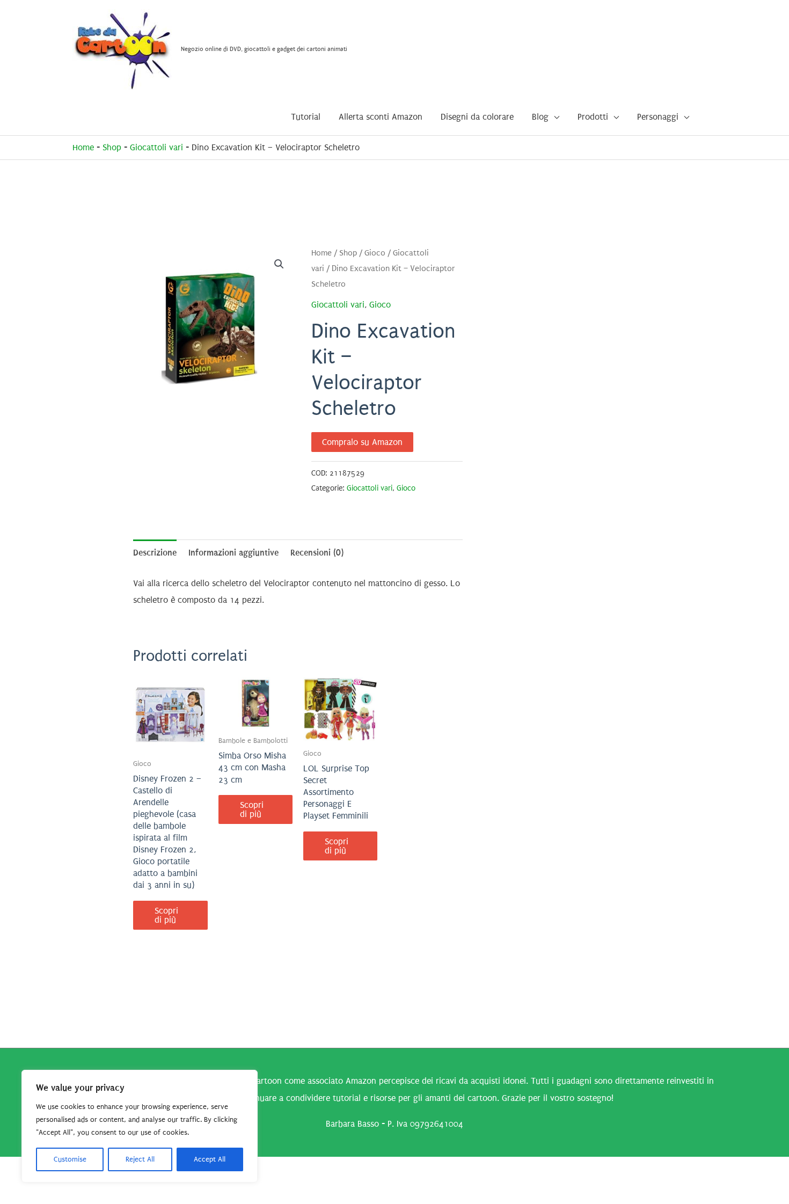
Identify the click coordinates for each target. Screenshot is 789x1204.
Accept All (209, 1159)
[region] (139, 1126)
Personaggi (657, 117)
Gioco (374, 253)
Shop (112, 147)
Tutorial (305, 117)
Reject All (140, 1159)
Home (83, 147)
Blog (540, 117)
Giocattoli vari (156, 147)
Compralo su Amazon (362, 442)
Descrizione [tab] (155, 553)
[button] (279, 264)
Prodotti (593, 117)
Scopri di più (166, 915)
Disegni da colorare (477, 117)
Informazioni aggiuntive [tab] (233, 553)
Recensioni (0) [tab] (317, 553)
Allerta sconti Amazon (380, 117)
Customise (70, 1159)
